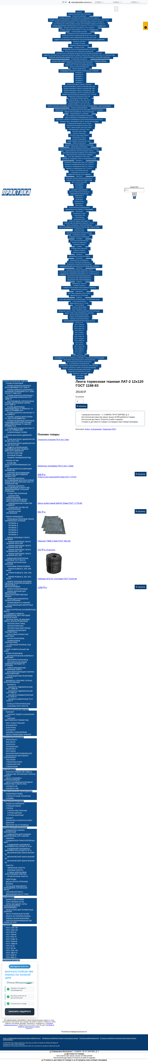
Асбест (87, 429)
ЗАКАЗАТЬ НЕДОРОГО (19, 1011)
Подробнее (50, 550)
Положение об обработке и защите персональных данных (60, 1038)
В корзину (81, 406)
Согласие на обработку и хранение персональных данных (118, 1038)
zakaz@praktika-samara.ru (81, 2)
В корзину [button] (140, 474)
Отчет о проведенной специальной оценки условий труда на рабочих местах (22, 1039)
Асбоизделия (96, 429)
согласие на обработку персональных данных (36, 1025)
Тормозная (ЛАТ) (109, 429)
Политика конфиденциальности (89, 1038)
